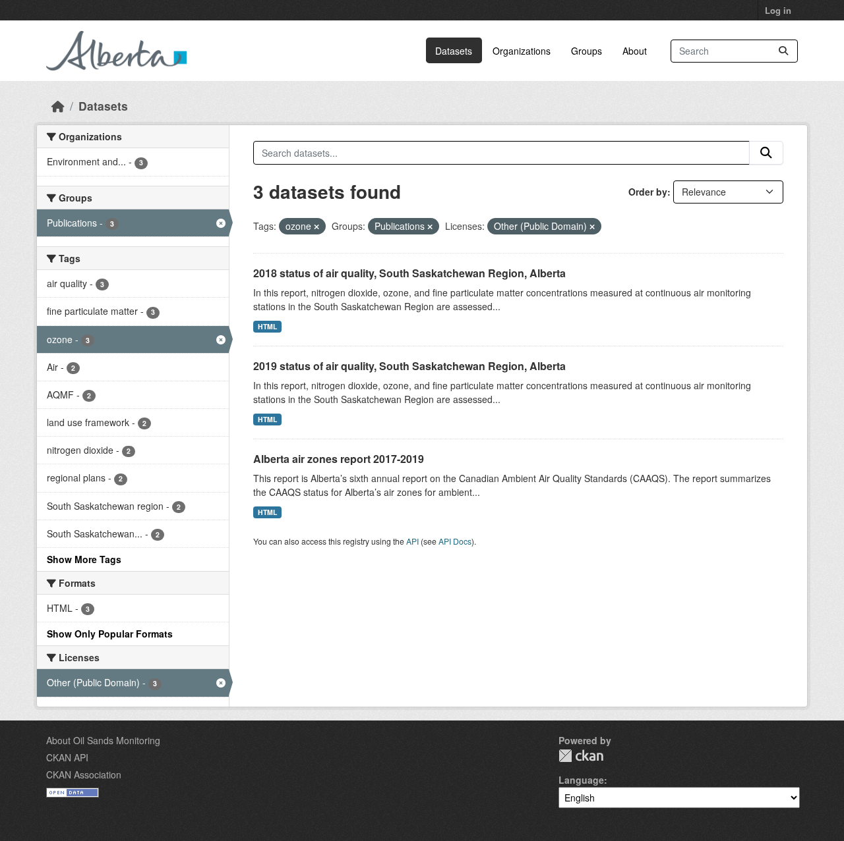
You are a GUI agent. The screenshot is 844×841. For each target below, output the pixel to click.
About (634, 50)
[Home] (58, 105)
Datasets (453, 50)
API (412, 541)
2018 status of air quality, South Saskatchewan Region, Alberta (409, 273)
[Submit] (783, 51)
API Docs (454, 541)
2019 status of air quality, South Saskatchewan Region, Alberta (409, 365)
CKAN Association (83, 774)
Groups (586, 50)
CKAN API (67, 757)
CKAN (580, 756)
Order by (647, 191)
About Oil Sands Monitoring (103, 740)
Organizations (522, 50)
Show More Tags (84, 559)
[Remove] (316, 226)
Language (581, 779)
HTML (267, 326)
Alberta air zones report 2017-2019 (338, 458)
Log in (778, 10)
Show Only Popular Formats (110, 633)
